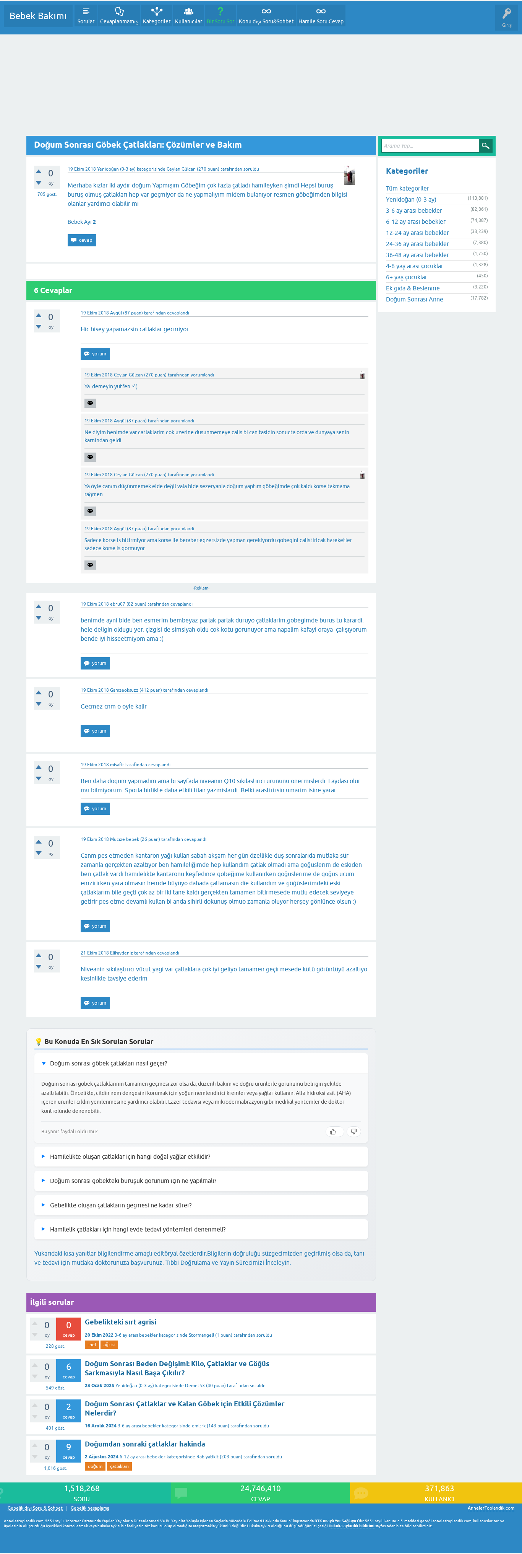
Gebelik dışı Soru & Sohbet (35, 1508)
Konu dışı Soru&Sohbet (266, 21)
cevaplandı (178, 313)
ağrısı (109, 1344)
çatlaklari (119, 1466)
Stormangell (201, 1335)
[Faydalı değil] (354, 1131)
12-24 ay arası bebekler (417, 232)
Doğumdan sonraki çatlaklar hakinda (145, 1444)
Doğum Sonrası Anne (414, 299)
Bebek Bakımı (38, 16)
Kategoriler (156, 21)
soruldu (251, 169)
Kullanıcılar (188, 21)
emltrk (199, 1426)
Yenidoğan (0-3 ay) (116, 169)
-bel (92, 1344)
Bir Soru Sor (220, 21)
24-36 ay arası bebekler (417, 243)
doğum (95, 1466)
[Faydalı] (335, 1131)
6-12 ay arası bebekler (142, 1457)
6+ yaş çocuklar (406, 277)
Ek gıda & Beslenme (413, 288)
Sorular (86, 21)
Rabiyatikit (207, 1457)
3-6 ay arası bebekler (136, 1335)
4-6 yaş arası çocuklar (414, 265)
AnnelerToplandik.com (491, 1508)
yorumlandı (202, 375)
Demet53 (195, 1385)
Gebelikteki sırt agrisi (120, 1322)
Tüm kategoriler (407, 188)
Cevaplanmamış (119, 21)
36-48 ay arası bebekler (417, 254)
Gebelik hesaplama (90, 1508)
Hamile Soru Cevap (321, 21)
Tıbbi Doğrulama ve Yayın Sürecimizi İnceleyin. (228, 1262)
